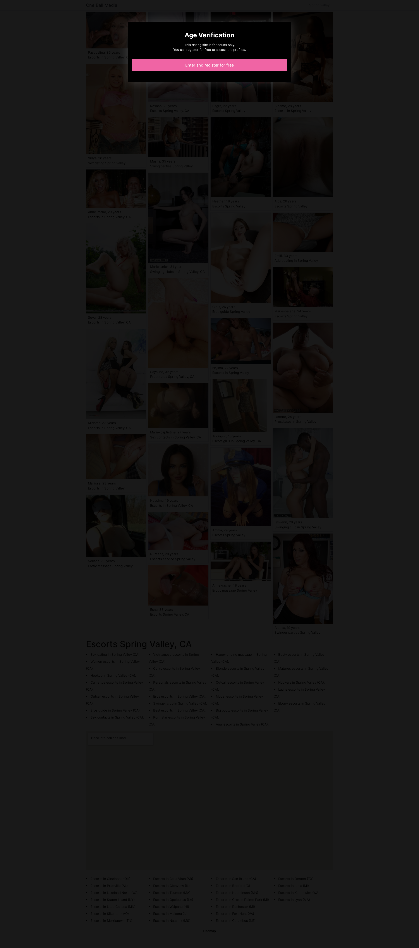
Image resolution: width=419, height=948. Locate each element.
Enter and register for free (209, 65)
